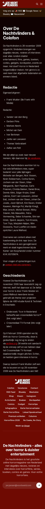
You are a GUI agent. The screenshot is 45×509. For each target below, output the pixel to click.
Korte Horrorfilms (11, 412)
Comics (11, 404)
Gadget (21, 404)
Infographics (11, 408)
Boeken (22, 400)
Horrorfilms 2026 (12, 420)
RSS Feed (10, 392)
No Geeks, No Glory (32, 420)
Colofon (10, 388)
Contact (34, 388)
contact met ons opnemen (18, 264)
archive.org (11, 343)
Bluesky (22, 392)
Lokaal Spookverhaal (32, 412)
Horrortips (33, 404)
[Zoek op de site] (37, 4)
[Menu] (41, 4)
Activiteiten (10, 400)
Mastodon (33, 392)
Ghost (27, 426)
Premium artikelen (16, 416)
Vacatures (22, 388)
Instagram (31, 396)
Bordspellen (34, 400)
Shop (11, 396)
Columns (33, 416)
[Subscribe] (39, 485)
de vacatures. (34, 158)
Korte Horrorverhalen (30, 408)
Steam (20, 396)
